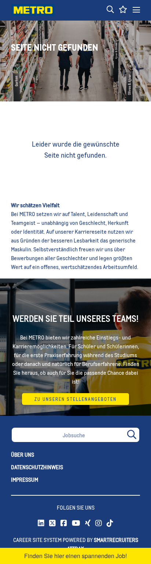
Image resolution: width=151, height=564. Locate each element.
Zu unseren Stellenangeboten (75, 399)
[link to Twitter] (52, 523)
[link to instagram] (98, 523)
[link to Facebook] (64, 523)
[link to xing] (87, 523)
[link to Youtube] (76, 523)
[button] (110, 10)
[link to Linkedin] (41, 523)
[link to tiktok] (110, 523)
